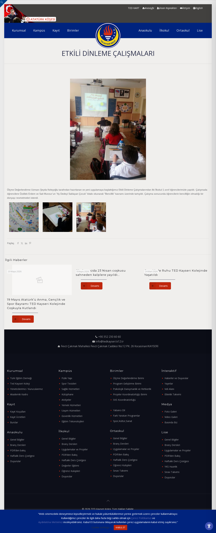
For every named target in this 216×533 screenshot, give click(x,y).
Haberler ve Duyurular (176, 378)
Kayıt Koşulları (17, 411)
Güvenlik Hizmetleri (72, 416)
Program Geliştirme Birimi (127, 383)
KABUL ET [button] (120, 527)
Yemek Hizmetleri (71, 405)
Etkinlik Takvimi (173, 394)
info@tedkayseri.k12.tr (110, 341)
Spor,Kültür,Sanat (122, 421)
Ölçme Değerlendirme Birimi (128, 378)
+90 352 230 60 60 (109, 337)
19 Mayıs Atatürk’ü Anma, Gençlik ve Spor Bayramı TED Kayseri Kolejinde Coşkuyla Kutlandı (36, 304)
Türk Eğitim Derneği (21, 378)
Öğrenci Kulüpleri (71, 471)
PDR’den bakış (18, 450)
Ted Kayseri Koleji (20, 383)
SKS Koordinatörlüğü (124, 399)
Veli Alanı (169, 389)
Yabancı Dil (119, 410)
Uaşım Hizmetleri (71, 410)
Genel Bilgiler (17, 439)
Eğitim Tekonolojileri (73, 421)
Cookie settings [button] (100, 527)
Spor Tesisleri (69, 383)
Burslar (14, 422)
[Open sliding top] (4, 4)
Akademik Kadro (19, 394)
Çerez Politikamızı (141, 518)
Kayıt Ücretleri (17, 417)
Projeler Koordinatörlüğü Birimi (130, 394)
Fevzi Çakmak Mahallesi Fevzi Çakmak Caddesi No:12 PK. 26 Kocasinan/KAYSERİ (109, 346)
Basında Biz (171, 422)
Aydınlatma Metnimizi (50, 522)
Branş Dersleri (18, 445)
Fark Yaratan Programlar (126, 415)
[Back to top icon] (108, 500)
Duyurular (15, 461)
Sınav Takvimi (120, 470)
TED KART (133, 8)
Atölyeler (66, 399)
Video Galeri (171, 417)
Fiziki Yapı (67, 378)
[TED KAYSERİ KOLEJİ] (108, 35)
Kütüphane (67, 394)
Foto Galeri (171, 411)
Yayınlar (169, 383)
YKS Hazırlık (171, 466)
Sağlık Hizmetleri (70, 389)
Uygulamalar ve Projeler (75, 449)
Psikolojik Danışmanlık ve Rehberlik (132, 389)
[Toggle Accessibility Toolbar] (209, 526)
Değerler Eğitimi (70, 465)
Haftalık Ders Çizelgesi (22, 455)
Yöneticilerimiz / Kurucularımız (26, 389)
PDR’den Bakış (69, 454)
